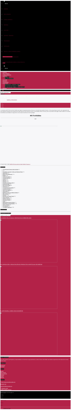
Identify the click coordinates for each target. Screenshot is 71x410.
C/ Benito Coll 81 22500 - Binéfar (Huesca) (6, 389)
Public (4, 201)
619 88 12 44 (3, 384)
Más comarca (7, 14)
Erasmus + (28, 164)
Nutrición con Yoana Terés (8, 196)
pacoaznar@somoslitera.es (6, 386)
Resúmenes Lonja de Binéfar (9, 203)
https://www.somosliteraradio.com (8, 382)
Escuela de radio (6, 184)
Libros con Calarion (7, 190)
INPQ (11, 392)
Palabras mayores (6, 198)
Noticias (4, 195)
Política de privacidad (3, 392)
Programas (7, 40)
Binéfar (6, 8)
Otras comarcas (8, 19)
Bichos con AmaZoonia (7, 174)
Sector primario (9, 35)
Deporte (6, 35)
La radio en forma (6, 189)
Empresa (6, 24)
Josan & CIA (5, 186)
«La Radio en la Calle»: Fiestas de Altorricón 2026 (15, 218)
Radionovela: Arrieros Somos (12, 51)
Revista (6, 51)
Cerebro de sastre (6, 176)
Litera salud (5, 191)
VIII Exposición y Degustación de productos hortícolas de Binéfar (21, 264)
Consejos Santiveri (6, 178)
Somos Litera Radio (12, 100)
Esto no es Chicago (7, 185)
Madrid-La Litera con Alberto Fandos (10, 192)
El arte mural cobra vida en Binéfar (11, 311)
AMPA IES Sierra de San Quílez (16, 164)
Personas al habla (6, 200)
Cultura (6, 30)
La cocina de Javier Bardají (8, 187)
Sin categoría (5, 206)
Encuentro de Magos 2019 (11, 85)
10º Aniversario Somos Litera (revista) (15, 62)
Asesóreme (5, 173)
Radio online (8, 56)
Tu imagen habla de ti (7, 207)
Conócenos (2, 365)
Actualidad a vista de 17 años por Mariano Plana (13, 172)
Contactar (2, 366)
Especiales (6, 46)
